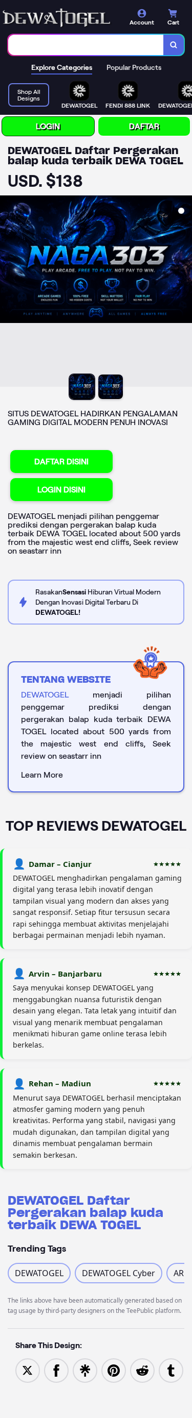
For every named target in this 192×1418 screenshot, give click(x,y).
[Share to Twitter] (27, 1369)
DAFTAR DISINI (61, 461)
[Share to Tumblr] (171, 1369)
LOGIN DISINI (61, 489)
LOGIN (48, 126)
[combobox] (86, 45)
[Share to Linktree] (85, 1369)
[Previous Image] (8, 293)
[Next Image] (184, 293)
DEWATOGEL (45, 694)
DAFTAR (144, 126)
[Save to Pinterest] (113, 1369)
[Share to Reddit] (142, 1369)
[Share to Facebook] (56, 1369)
